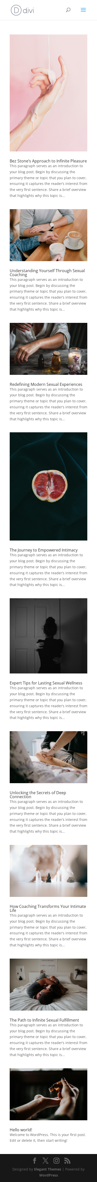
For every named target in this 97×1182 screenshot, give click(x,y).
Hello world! (21, 1130)
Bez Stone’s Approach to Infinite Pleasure (48, 161)
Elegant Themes (47, 1169)
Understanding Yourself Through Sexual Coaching (47, 272)
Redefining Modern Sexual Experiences (46, 384)
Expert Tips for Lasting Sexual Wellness (46, 683)
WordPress (48, 1175)
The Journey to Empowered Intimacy (44, 550)
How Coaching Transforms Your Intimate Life (48, 908)
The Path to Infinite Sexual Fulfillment (44, 1020)
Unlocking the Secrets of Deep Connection (38, 794)
